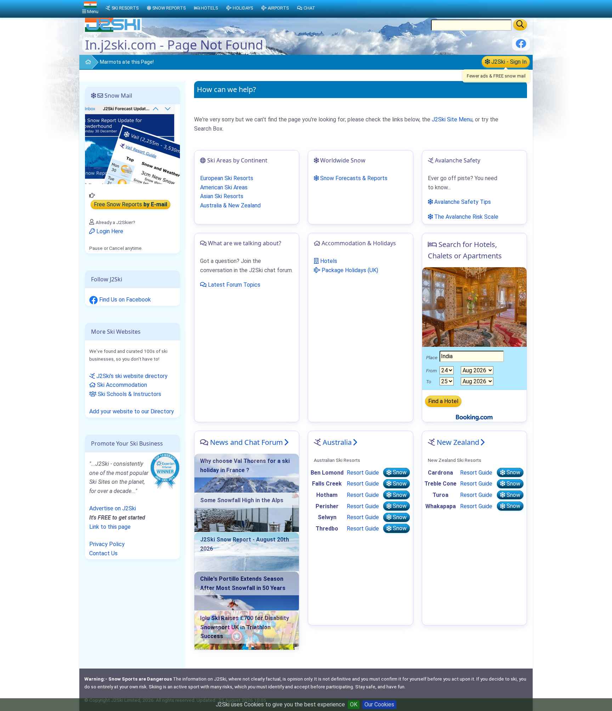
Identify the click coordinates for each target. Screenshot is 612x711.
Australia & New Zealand (230, 205)
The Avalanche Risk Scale (465, 216)
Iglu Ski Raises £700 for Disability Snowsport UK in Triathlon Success (244, 627)
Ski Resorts (125, 8)
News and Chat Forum (246, 442)
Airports (278, 8)
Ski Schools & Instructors (128, 394)
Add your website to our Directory (131, 411)
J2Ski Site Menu (452, 119)
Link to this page (110, 526)
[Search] (520, 24)
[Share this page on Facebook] (521, 46)
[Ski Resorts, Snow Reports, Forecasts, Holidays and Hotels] (85, 62)
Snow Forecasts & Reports (353, 178)
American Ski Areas (224, 187)
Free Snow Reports (130, 204)
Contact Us (103, 553)
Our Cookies (379, 704)
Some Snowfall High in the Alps (241, 500)
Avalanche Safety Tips (462, 202)
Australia (337, 442)
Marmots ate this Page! (127, 62)
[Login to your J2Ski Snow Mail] (132, 144)
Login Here (109, 231)
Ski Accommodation (121, 385)
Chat (309, 8)
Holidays (243, 8)
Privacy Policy (107, 544)
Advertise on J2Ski (112, 508)
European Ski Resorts (226, 178)
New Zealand (458, 442)
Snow (399, 472)
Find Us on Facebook (124, 299)
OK (353, 704)
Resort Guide (363, 472)
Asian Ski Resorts (221, 196)
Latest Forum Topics (233, 284)
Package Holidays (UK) (349, 270)
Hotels (328, 261)
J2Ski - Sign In (508, 61)
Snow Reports (169, 8)
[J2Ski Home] (113, 30)
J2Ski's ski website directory (131, 376)
